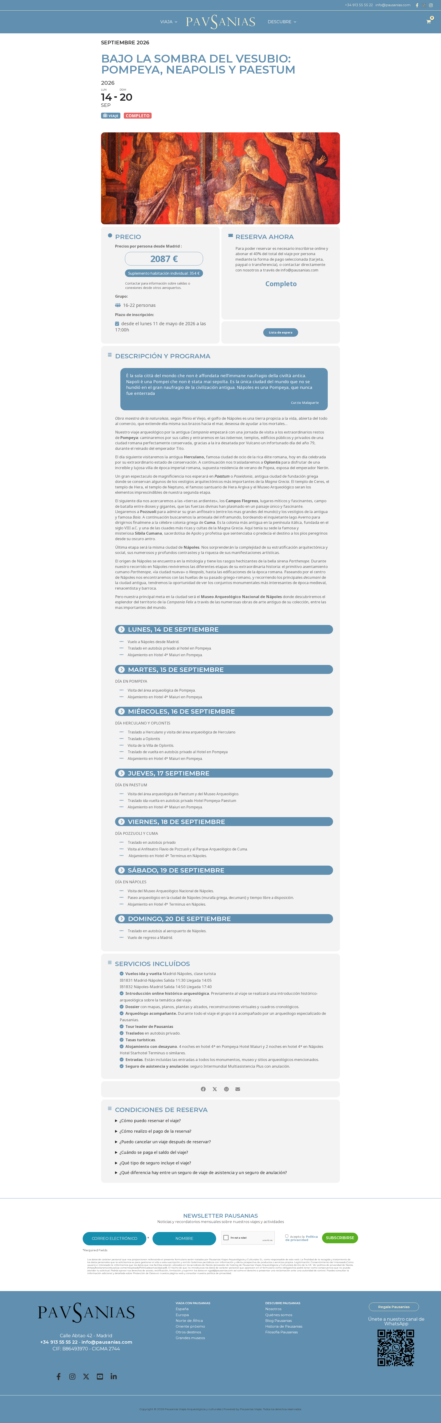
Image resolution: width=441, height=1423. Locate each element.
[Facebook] (417, 5)
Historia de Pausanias (283, 1326)
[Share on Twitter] (214, 1089)
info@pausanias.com (393, 5)
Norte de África (189, 1320)
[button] (174, 22)
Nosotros (273, 1309)
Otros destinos (188, 1332)
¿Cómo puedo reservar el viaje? (150, 1120)
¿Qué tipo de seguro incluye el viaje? (155, 1163)
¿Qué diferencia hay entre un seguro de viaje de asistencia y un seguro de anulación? (203, 1172)
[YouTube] (100, 1376)
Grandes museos (190, 1338)
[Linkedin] (113, 1376)
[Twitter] (86, 1376)
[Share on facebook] (203, 1089)
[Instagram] (431, 5)
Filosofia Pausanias (281, 1332)
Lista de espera (280, 332)
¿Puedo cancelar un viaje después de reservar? (165, 1141)
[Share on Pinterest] (226, 1089)
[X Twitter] (424, 5)
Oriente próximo (190, 1326)
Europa (182, 1315)
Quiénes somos (278, 1315)
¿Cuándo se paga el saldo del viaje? (153, 1152)
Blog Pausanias (278, 1320)
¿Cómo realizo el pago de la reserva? (155, 1131)
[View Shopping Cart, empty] (428, 21)
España (182, 1309)
